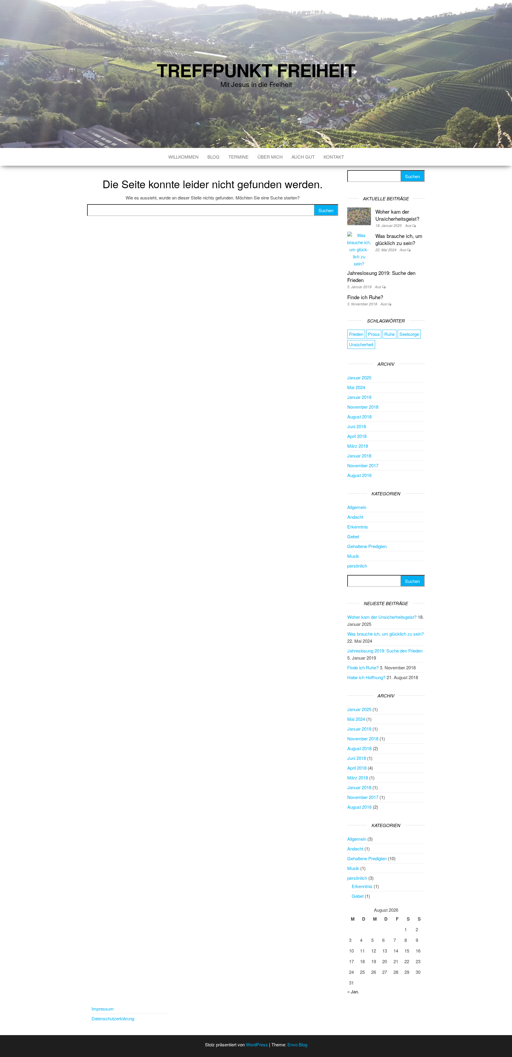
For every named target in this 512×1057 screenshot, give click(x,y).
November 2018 (362, 407)
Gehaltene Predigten (367, 546)
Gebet (353, 536)
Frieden (356, 334)
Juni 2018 (356, 426)
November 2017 (362, 465)
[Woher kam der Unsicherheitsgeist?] (359, 215)
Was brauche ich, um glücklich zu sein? (398, 239)
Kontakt (334, 157)
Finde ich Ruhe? (365, 297)
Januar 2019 (359, 397)
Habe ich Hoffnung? (366, 677)
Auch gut (303, 157)
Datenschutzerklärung (113, 1018)
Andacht (355, 517)
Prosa (374, 334)
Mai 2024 (356, 387)
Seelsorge (409, 334)
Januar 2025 (359, 377)
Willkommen (183, 157)
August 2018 (359, 416)
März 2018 (357, 446)
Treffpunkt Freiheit (256, 70)
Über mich (270, 157)
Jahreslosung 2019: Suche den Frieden (381, 276)
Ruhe (389, 334)
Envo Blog (297, 1044)
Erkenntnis (357, 526)
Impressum (103, 1009)
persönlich (357, 566)
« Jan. (353, 991)
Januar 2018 (359, 455)
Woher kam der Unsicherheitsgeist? (397, 215)
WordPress (257, 1044)
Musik (353, 556)
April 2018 (357, 436)
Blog (213, 157)
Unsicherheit (361, 344)
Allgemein (356, 507)
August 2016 (359, 475)
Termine (238, 157)
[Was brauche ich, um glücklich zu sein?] (359, 249)
